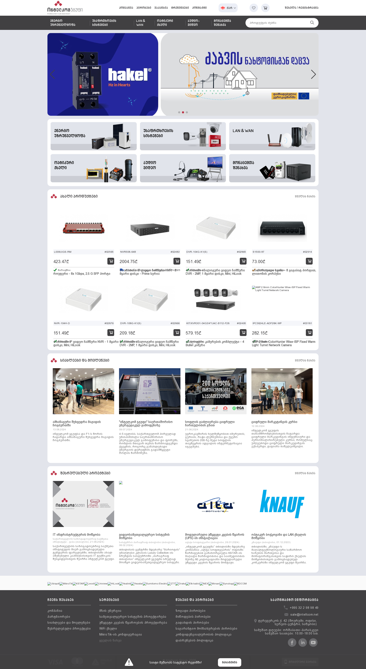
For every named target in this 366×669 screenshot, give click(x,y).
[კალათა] (265, 8)
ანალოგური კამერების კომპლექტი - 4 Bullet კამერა (215, 343)
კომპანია (126, 8)
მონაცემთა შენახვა (222, 23)
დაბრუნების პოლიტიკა (194, 640)
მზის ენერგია (110, 610)
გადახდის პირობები (192, 622)
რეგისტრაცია (308, 8)
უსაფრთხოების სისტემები (104, 23)
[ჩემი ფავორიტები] (254, 8)
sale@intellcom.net (304, 614)
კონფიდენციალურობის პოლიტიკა (204, 634)
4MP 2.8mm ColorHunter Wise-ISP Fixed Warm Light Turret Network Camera (283, 343)
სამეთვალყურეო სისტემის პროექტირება (132, 616)
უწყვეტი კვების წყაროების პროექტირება (133, 622)
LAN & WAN (140, 23)
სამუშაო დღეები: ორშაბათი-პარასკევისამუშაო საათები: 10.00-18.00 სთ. (286, 631)
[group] (183, 74)
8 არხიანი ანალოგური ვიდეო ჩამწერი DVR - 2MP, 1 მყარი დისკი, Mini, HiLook (149, 343)
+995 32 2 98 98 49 (304, 607)
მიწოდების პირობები (193, 616)
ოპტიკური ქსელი (165, 23)
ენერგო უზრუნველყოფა (62, 23)
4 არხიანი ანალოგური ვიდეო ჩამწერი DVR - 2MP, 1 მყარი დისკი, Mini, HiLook (215, 272)
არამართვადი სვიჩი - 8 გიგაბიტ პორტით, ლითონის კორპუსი (284, 272)
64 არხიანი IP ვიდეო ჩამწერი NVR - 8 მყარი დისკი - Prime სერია (148, 272)
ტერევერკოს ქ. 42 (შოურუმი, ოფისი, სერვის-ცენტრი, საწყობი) (287, 622)
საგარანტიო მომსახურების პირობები (206, 628)
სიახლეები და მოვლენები (68, 622)
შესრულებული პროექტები (69, 628)
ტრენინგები (180, 8)
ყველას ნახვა (305, 196)
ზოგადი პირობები (190, 610)
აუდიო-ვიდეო (194, 23)
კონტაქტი (199, 8)
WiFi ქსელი (108, 628)
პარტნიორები (58, 616)
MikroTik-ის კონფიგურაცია (120, 634)
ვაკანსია (161, 8)
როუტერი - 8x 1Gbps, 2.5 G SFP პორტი (81, 273)
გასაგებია (229, 662)
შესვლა (290, 8)
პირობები (143, 8)
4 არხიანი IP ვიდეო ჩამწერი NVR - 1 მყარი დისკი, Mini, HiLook (86, 343)
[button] (179, 112)
